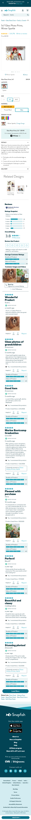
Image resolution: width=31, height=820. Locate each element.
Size (2, 96)
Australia (25, 783)
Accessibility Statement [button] (15, 804)
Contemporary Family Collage (10, 193)
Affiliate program (15, 748)
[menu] (25, 75)
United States (17, 783)
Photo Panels (12, 695)
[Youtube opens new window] (21, 770)
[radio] (3, 118)
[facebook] (6, 770)
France (14, 780)
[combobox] (15, 15)
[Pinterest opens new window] (16, 770)
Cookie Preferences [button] (15, 798)
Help (15, 745)
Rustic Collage (20, 193)
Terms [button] (15, 792)
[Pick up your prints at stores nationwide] (7, 761)
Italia (25, 780)
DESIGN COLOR (6, 115)
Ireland (20, 780)
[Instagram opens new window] (11, 770)
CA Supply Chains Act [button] (15, 801)
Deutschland (6, 780)
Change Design (20, 123)
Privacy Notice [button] (15, 795)
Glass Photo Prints (11, 20)
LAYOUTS (4, 82)
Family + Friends (21, 20)
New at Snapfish (16, 739)
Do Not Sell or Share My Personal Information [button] (15, 807)
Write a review (21, 34)
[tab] (17, 72)
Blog (15, 742)
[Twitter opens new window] (25, 770)
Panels (3, 20)
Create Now (15, 817)
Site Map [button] (15, 789)
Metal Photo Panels (11, 697)
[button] (2, 10)
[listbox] (15, 109)
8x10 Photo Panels (10, 699)
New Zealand (15, 785)
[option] (4, 87)
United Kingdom (6, 783)
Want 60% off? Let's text (15, 751)
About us (15, 737)
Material (4, 104)
